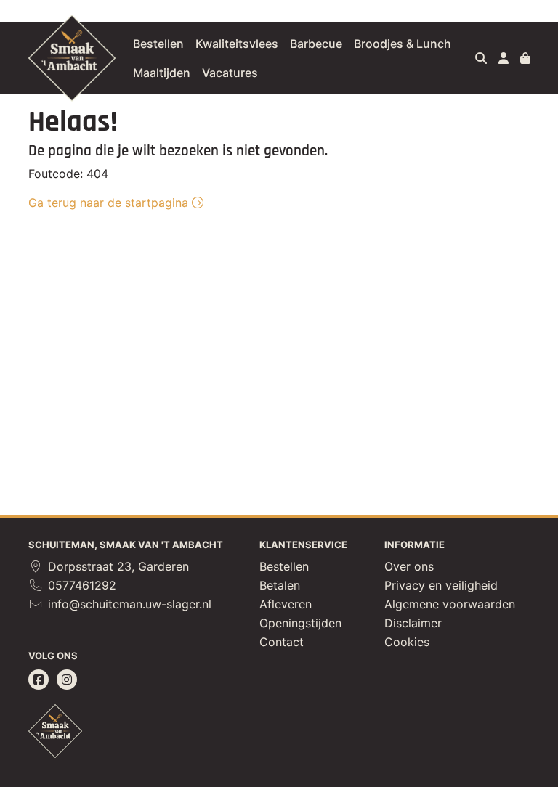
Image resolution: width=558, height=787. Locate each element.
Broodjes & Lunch (402, 43)
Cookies (406, 642)
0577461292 (80, 585)
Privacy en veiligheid (441, 585)
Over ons (409, 566)
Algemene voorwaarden (449, 604)
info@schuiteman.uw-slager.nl (127, 604)
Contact (281, 642)
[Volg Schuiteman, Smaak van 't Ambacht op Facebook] (38, 679)
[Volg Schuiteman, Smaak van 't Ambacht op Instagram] (67, 679)
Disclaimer (413, 623)
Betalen (279, 585)
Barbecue (316, 43)
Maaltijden (161, 72)
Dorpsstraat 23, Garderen (116, 566)
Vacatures (230, 72)
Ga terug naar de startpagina (110, 202)
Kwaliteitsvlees (236, 43)
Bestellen (158, 43)
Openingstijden (300, 623)
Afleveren (285, 604)
